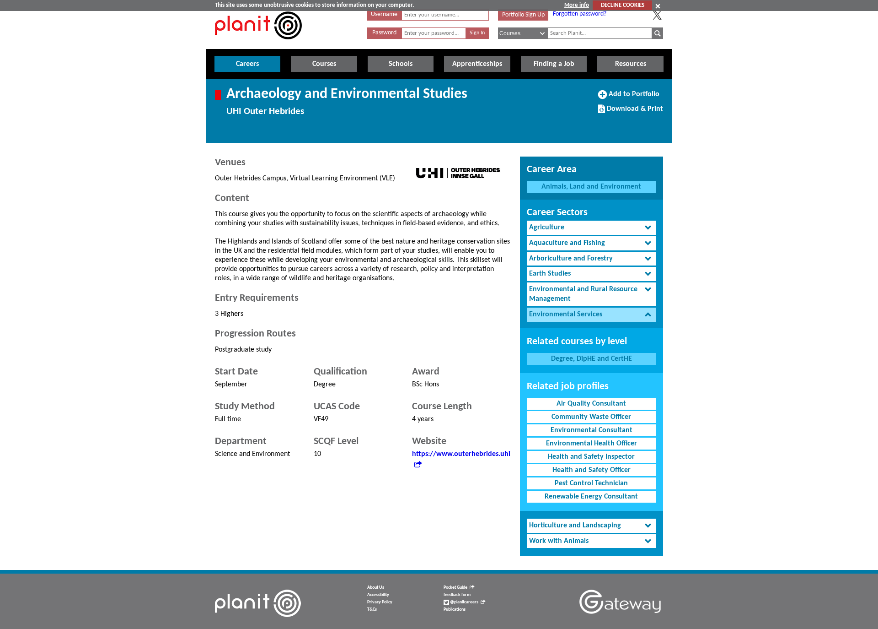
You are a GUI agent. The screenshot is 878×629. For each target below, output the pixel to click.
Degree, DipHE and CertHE (591, 359)
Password (384, 33)
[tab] (591, 228)
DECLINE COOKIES (622, 5)
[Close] (658, 6)
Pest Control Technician (591, 483)
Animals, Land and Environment (591, 186)
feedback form (457, 595)
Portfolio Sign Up (523, 14)
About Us (375, 588)
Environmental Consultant (591, 430)
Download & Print (634, 112)
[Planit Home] (258, 44)
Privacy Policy (379, 602)
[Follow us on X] (657, 15)
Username (384, 14)
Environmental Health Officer (591, 443)
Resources (630, 64)
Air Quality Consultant (591, 403)
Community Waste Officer (591, 417)
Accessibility (378, 595)
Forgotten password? (579, 14)
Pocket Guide (455, 588)
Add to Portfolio (632, 97)
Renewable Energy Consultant (591, 496)
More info (576, 5)
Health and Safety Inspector (591, 457)
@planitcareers (463, 602)
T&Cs (372, 609)
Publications (455, 609)
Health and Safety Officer (591, 470)
